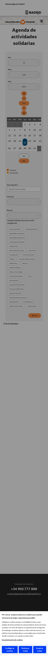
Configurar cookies (9, 649)
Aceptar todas (39, 649)
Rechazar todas (25, 649)
